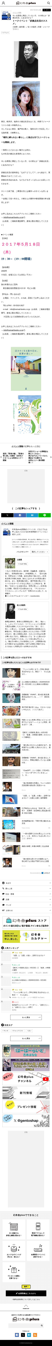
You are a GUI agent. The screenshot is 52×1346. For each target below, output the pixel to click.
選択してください (38, 552)
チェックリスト (18, 1031)
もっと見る (26, 1017)
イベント (6, 32)
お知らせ (9, 910)
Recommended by (35, 873)
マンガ (8, 905)
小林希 (19, 560)
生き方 (8, 883)
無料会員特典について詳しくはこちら (26, 1299)
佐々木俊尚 (21, 605)
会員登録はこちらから (27, 1293)
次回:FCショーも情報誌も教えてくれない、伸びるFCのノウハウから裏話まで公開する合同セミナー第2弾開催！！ (38, 456)
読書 (7, 899)
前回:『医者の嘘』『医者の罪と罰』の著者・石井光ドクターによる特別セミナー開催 (13, 457)
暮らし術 (8, 889)
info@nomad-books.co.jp (13, 217)
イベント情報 (17, 12)
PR (49, 790)
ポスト (48, 10)
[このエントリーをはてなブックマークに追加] (29, 1336)
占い (29, 1031)
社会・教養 (10, 894)
